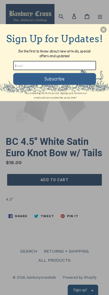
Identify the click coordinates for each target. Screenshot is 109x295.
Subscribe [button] (54, 79)
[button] (103, 29)
